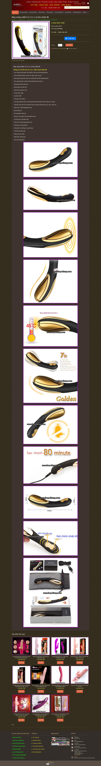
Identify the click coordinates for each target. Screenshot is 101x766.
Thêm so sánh (63, 48)
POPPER (84, 12)
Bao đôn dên (68, 12)
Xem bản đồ (77, 754)
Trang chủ (15, 12)
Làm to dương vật (59, 12)
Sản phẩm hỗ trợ (77, 12)
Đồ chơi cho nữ (33, 12)
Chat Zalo (71, 38)
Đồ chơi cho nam (23, 12)
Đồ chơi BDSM (50, 12)
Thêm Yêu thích (56, 48)
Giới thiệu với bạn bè (72, 48)
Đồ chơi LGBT (42, 12)
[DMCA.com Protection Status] (50, 764)
